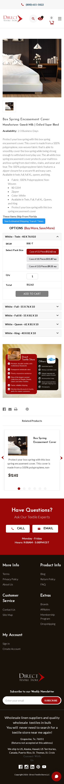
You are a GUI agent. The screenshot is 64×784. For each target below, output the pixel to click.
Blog (42, 573)
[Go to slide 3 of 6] (29, 488)
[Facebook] (4, 409)
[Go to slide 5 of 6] (40, 488)
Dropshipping (47, 623)
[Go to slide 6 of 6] (45, 488)
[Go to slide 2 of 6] (24, 488)
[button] (40, 19)
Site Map (8, 614)
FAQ (43, 584)
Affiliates (45, 609)
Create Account (12, 648)
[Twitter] (21, 409)
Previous (3, 458)
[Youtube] (44, 766)
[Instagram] (26, 766)
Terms (6, 573)
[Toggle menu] (59, 18)
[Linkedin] (32, 766)
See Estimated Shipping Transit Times (23, 221)
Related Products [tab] (32, 420)
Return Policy (47, 579)
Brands (44, 604)
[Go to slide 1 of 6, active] (19, 488)
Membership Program (47, 616)
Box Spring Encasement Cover (44, 440)
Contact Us (9, 609)
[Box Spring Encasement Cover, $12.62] (18, 446)
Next (61, 458)
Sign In (6, 643)
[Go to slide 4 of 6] (34, 488)
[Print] (15, 409)
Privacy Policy (10, 579)
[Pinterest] (27, 409)
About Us (8, 584)
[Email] (10, 409)
